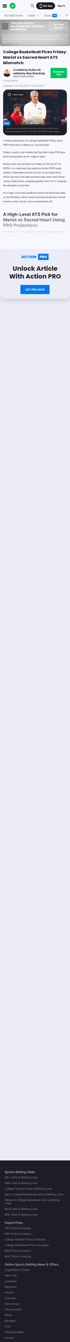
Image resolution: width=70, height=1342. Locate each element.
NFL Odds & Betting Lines (21, 1177)
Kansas (9, 1337)
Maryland (11, 1286)
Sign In (61, 5)
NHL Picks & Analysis (18, 1256)
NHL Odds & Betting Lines (21, 1214)
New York (11, 1275)
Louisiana (11, 1281)
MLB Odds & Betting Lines (21, 1209)
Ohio (7, 1326)
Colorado (10, 1298)
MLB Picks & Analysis (18, 1250)
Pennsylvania (13, 1309)
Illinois (8, 1315)
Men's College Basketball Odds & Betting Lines (34, 1194)
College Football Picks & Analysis (25, 1239)
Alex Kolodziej (35, 73)
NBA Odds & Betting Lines (21, 1183)
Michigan (10, 1320)
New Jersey (12, 1303)
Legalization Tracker (17, 1269)
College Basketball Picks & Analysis (27, 1245)
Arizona (9, 1292)
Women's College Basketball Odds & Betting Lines (32, 1201)
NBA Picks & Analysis (18, 1233)
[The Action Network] (13, 6)
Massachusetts (14, 1332)
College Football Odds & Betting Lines (28, 1188)
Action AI (34, 69)
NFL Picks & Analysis (18, 1228)
